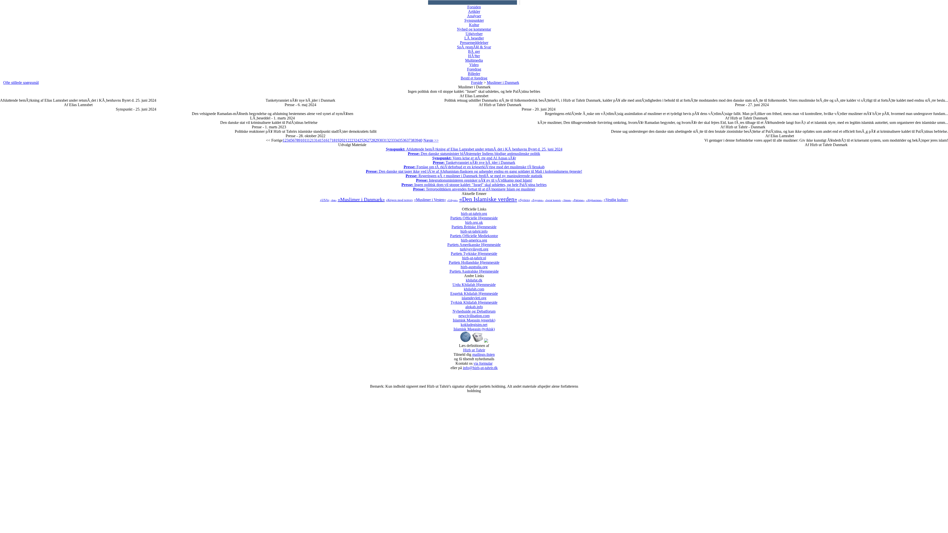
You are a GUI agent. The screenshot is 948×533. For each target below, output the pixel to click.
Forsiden (474, 7)
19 (337, 140)
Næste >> (431, 140)
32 (389, 140)
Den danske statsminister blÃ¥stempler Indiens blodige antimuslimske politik (474, 154)
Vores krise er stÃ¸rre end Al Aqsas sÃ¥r (474, 158)
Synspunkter (474, 20)
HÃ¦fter (474, 56)
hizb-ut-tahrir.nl (474, 260)
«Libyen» (452, 200)
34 (397, 140)
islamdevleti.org (474, 300)
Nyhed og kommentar (474, 29)
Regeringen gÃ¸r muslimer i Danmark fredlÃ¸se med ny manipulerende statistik (474, 176)
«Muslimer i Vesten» (430, 200)
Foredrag (474, 69)
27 (369, 140)
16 (326, 140)
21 (345, 140)
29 (377, 140)
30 (381, 140)
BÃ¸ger (474, 51)
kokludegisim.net (474, 327)
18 (334, 140)
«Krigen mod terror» (399, 200)
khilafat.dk (474, 282)
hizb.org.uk (474, 224)
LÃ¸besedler (474, 38)
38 (413, 140)
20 (341, 140)
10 (302, 140)
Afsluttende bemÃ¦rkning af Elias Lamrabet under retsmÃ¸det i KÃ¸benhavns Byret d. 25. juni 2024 (474, 149)
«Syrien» (524, 200)
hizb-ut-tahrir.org (474, 215)
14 (318, 140)
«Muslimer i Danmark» (361, 199)
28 (373, 140)
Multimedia (474, 60)
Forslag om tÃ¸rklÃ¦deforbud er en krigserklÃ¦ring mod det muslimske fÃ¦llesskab (474, 167)
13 (314, 140)
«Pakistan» (579, 200)
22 (349, 140)
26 (365, 140)
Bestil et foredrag (474, 78)
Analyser (474, 16)
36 (405, 140)
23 (353, 140)
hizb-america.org (474, 242)
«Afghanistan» (594, 200)
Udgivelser (474, 34)
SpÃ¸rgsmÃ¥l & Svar (474, 47)
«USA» (325, 200)
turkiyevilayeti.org (474, 251)
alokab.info (474, 309)
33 (393, 140)
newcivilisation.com (474, 318)
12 (310, 140)
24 (357, 140)
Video (474, 65)
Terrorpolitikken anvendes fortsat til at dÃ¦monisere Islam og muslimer (474, 189)
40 (420, 140)
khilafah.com (474, 291)
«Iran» (334, 200)
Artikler (474, 11)
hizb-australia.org (474, 269)
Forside (477, 82)
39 (416, 140)
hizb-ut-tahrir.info (474, 233)
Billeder (474, 74)
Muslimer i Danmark (503, 82)
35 (401, 140)
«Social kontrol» (553, 200)
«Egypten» (537, 200)
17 (330, 140)
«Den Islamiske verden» (488, 199)
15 (322, 140)
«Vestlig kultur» (616, 200)
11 (306, 140)
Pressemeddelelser (474, 42)
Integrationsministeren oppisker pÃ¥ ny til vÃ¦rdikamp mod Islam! (474, 180)
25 (361, 140)
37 (409, 140)
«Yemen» (567, 200)
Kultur (474, 25)
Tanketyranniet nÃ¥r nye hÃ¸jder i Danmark (474, 162)
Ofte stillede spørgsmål (21, 82)
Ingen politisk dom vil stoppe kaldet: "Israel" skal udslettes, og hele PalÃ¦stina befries (474, 185)
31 (385, 140)
